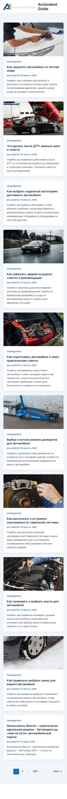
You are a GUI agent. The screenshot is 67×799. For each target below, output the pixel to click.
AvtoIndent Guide (47, 6)
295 (35, 771)
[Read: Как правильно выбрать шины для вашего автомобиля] (33, 652)
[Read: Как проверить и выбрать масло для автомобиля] (33, 573)
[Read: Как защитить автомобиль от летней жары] (33, 39)
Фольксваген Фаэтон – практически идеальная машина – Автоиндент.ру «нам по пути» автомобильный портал (32, 731)
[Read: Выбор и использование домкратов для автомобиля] (33, 412)
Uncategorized (14, 61)
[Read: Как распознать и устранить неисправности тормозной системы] (33, 491)
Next (58, 771)
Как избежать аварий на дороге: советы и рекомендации (30, 275)
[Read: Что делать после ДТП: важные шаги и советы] (33, 118)
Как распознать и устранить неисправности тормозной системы (33, 520)
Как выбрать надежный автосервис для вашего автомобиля (32, 193)
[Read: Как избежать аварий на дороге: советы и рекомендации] (33, 246)
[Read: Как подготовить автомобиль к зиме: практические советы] (33, 329)
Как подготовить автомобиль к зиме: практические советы (33, 358)
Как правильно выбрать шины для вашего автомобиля (31, 682)
